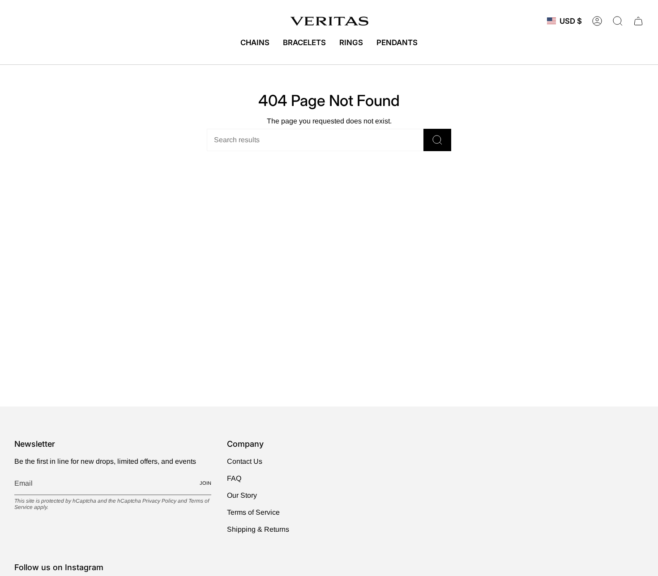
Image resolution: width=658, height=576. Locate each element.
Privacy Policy (159, 501)
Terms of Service (253, 512)
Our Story (242, 495)
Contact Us (244, 461)
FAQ (234, 478)
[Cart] (638, 21)
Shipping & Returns (258, 529)
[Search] (437, 140)
